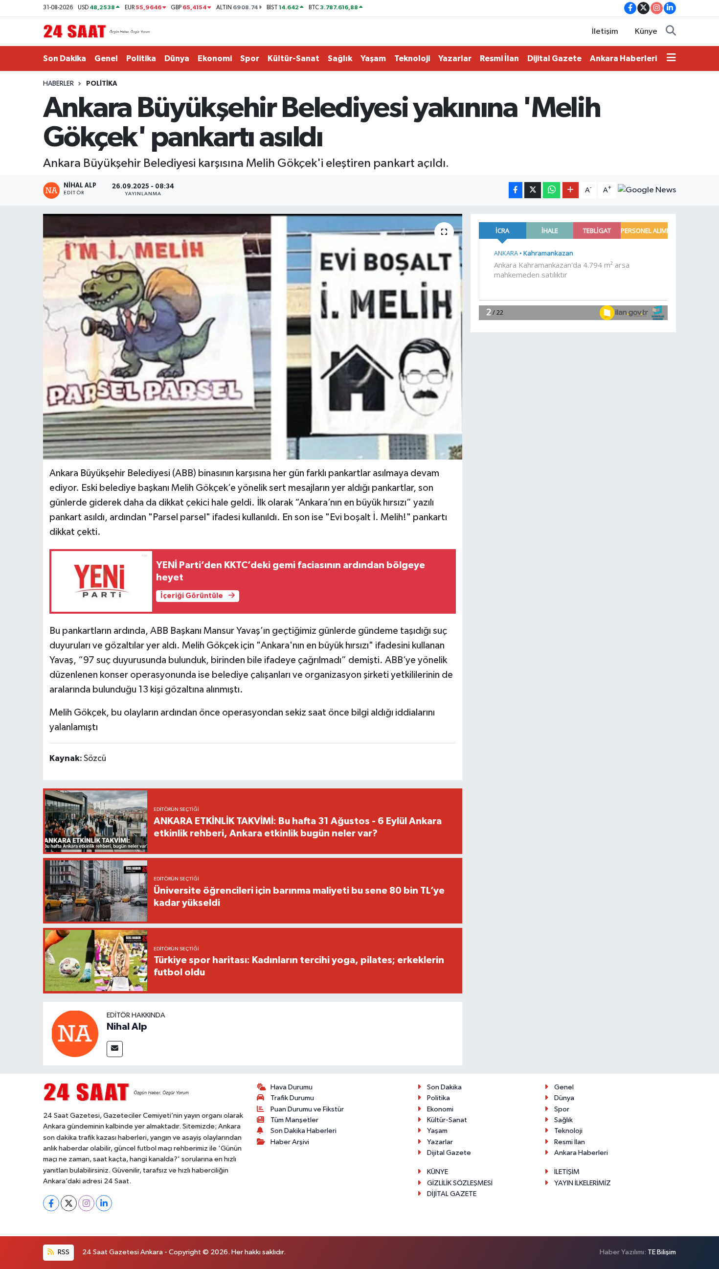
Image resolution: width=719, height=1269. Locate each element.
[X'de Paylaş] (532, 190)
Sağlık (340, 58)
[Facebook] (51, 1203)
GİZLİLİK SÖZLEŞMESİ (460, 1183)
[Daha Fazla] (570, 190)
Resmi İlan (499, 58)
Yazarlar (455, 58)
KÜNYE (437, 1172)
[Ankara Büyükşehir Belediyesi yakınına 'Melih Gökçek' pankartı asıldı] (252, 337)
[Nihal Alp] (74, 1033)
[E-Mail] (115, 1049)
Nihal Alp (127, 1027)
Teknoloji (412, 58)
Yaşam (373, 58)
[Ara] (671, 31)
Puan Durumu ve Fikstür (307, 1109)
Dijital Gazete (554, 58)
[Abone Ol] (647, 190)
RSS (62, 1252)
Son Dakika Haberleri (303, 1130)
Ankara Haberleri (623, 58)
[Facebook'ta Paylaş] (515, 190)
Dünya (176, 58)
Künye (646, 31)
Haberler (58, 83)
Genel (106, 58)
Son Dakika (64, 58)
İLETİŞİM (567, 1172)
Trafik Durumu (292, 1098)
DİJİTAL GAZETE (451, 1194)
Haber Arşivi (289, 1142)
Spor (249, 58)
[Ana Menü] (671, 58)
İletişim (605, 31)
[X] (69, 1203)
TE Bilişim (662, 1252)
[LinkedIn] (104, 1203)
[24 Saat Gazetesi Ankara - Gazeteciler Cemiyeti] (97, 31)
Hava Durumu (291, 1087)
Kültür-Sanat (293, 58)
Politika (141, 58)
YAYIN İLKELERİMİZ (582, 1183)
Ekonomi (215, 58)
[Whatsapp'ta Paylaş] (551, 190)
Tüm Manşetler (294, 1120)
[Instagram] (86, 1203)
